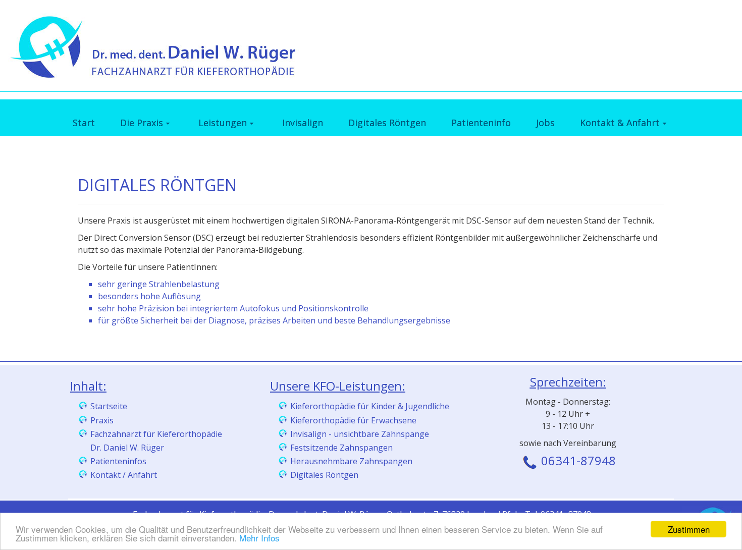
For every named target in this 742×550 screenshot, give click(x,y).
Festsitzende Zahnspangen (341, 447)
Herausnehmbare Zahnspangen (351, 461)
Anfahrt (142, 474)
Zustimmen (689, 529)
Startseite (108, 406)
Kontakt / (109, 474)
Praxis (102, 420)
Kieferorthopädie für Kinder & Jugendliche (369, 406)
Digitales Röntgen (324, 474)
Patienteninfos (118, 461)
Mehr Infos (259, 537)
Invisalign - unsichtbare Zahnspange (359, 433)
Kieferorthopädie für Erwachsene (353, 420)
